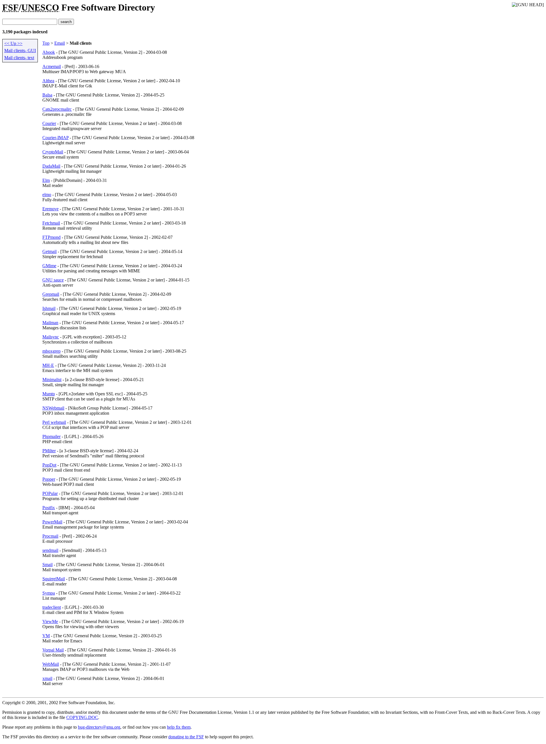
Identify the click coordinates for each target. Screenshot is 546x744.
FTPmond (51, 237)
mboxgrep (51, 351)
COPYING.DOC (82, 717)
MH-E (48, 365)
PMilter (49, 450)
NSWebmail (53, 408)
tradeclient (51, 607)
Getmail (49, 251)
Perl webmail (54, 422)
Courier (49, 123)
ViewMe (50, 621)
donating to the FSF (186, 736)
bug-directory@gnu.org (99, 727)
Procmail (50, 536)
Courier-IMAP (55, 137)
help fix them (179, 727)
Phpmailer (51, 436)
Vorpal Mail (53, 650)
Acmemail (51, 66)
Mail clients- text (19, 57)
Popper (48, 479)
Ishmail (48, 308)
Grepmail (50, 294)
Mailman (50, 322)
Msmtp (48, 393)
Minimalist (51, 379)
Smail (47, 564)
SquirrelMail (53, 578)
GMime (49, 265)
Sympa (48, 593)
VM (46, 635)
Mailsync (50, 336)
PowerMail (52, 521)
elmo (46, 194)
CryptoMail (52, 151)
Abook (48, 52)
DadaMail (51, 166)
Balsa (47, 95)
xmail (47, 678)
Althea (48, 80)
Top (45, 43)
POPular (50, 493)
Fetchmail (51, 223)
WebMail (50, 664)
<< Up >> (13, 43)
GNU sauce (53, 280)
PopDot (49, 465)
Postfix (48, 507)
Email (59, 43)
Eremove (50, 208)
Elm (46, 180)
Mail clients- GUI (20, 50)
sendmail (50, 550)
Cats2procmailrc (57, 109)
